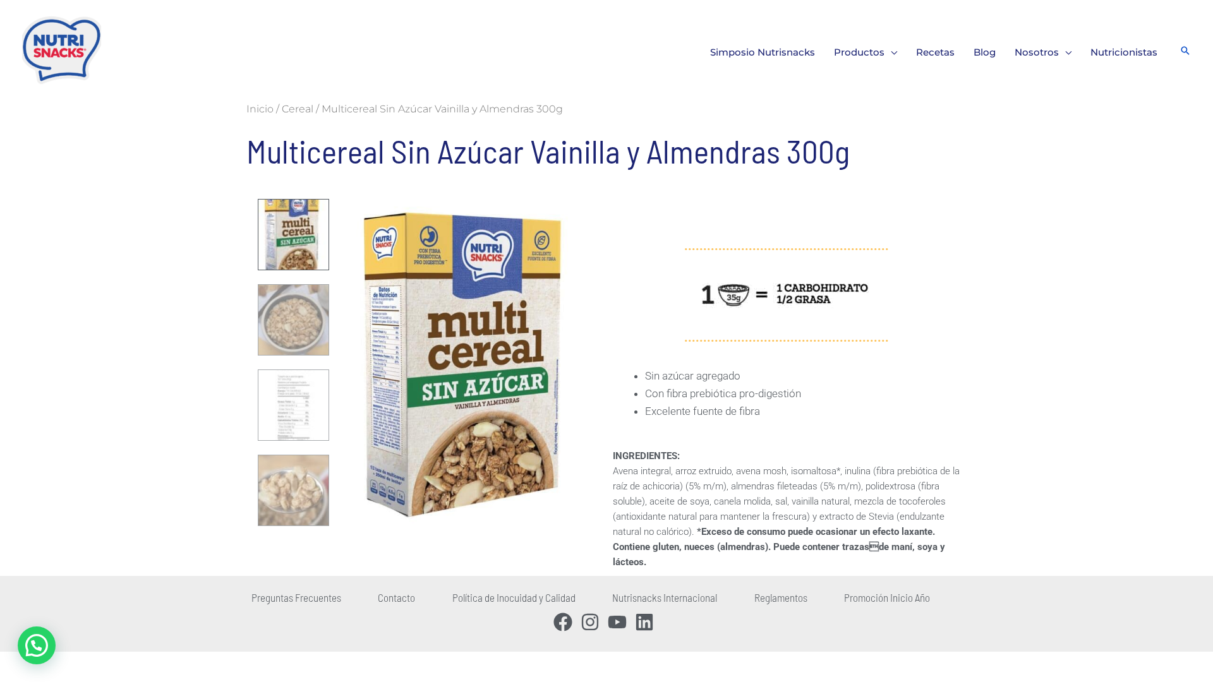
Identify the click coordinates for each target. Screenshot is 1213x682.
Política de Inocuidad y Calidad (514, 597)
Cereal (297, 109)
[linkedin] (647, 622)
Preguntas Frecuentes (296, 597)
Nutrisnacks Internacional (664, 597)
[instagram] (593, 622)
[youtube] (620, 622)
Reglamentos (780, 597)
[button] (890, 52)
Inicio (260, 109)
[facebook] (565, 622)
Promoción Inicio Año (887, 597)
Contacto (396, 597)
